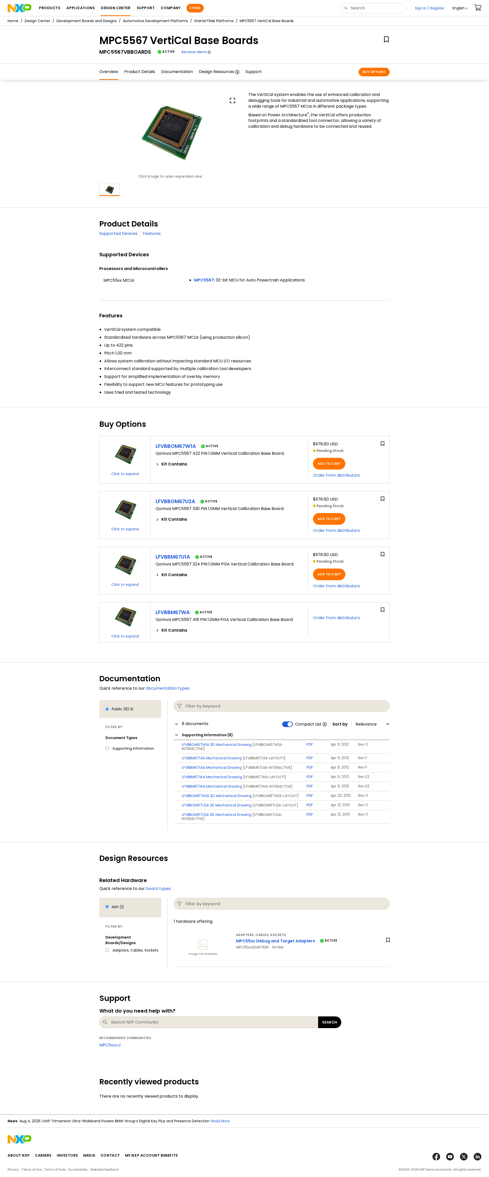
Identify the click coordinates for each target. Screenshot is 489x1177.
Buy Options (374, 72)
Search (329, 1022)
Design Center (37, 20)
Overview (108, 72)
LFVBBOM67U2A (175, 501)
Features (152, 233)
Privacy (13, 1169)
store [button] (194, 8)
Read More (220, 1121)
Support (254, 72)
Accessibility (78, 1169)
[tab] (229, 464)
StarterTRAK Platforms (214, 20)
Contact (110, 1155)
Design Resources (216, 72)
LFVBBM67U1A (173, 556)
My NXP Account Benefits (151, 1155)
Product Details (139, 72)
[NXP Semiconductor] (19, 8)
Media (89, 1155)
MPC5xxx (108, 1045)
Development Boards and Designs (87, 20)
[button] (460, 8)
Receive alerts (194, 51)
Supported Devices (118, 233)
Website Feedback (104, 1169)
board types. (158, 888)
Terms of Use (32, 1169)
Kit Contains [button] (174, 464)
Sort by (340, 724)
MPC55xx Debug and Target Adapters (276, 941)
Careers (43, 1155)
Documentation (177, 72)
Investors (67, 1155)
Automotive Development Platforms (155, 20)
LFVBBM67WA (173, 612)
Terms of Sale (54, 1169)
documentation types (167, 688)
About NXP (19, 1155)
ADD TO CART (329, 463)
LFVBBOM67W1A (176, 446)
